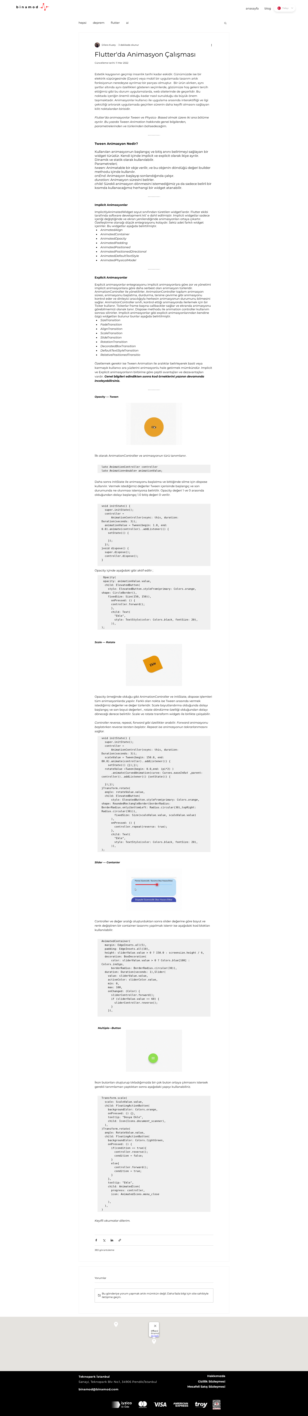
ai (127, 23)
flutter (115, 23)
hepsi (82, 23)
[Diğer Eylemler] (211, 45)
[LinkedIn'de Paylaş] (111, 1240)
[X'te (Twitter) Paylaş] (104, 1240)
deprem (98, 23)
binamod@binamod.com (99, 1389)
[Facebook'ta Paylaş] (96, 1240)
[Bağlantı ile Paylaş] (119, 1240)
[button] (225, 23)
